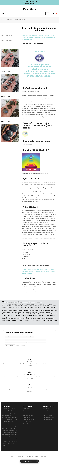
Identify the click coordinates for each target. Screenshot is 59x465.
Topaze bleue (49, 318)
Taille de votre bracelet (7, 38)
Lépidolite (28, 312)
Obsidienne (54, 314)
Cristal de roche (6, 309)
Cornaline (52, 307)
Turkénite (21, 320)
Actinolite (4, 304)
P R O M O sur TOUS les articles (29, 2)
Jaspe (4, 312)
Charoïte (17, 307)
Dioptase (29, 309)
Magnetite (41, 312)
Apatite (50, 304)
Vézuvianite (49, 320)
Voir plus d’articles (10, 345)
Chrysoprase (37, 307)
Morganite (36, 314)
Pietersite (35, 315)
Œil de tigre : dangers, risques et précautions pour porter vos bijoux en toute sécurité (25, 340)
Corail (47, 307)
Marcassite (14, 314)
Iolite (52, 310)
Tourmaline (14, 320)
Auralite (4, 305)
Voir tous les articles (20, 345)
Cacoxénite (36, 305)
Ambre (28, 304)
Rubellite (32, 317)
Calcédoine (43, 305)
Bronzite (30, 305)
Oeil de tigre (6, 315)
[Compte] (53, 13)
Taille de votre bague (6, 40)
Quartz (7, 317)
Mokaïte (25, 314)
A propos (12, 456)
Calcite (49, 305)
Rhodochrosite (14, 317)
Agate (9, 304)
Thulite (43, 318)
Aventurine (9, 305)
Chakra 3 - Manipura (28, 415)
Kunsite (8, 312)
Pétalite (24, 315)
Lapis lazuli (14, 312)
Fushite (15, 310)
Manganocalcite (6, 314)
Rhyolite (27, 317)
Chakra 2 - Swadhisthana (29, 413)
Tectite (38, 318)
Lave (24, 312)
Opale (15, 315)
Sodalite (11, 318)
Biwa (19, 305)
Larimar (20, 312)
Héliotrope (25, 310)
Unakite (32, 320)
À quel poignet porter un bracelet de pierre (16, 343)
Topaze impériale (6, 320)
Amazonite (22, 304)
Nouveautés (46, 411)
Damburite (23, 309)
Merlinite (20, 314)
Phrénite (29, 315)
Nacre (42, 314)
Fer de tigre (4, 310)
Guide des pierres (5, 33)
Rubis (37, 317)
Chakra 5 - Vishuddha (28, 419)
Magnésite (34, 312)
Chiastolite (23, 307)
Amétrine (40, 304)
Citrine (43, 307)
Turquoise (26, 320)
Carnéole (54, 305)
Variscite (37, 320)
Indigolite (47, 310)
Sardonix (46, 317)
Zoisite (4, 322)
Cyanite (17, 309)
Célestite (4, 307)
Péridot (19, 315)
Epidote (54, 309)
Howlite (42, 310)
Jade (56, 310)
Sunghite (27, 318)
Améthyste (33, 304)
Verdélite (43, 320)
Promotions (46, 408)
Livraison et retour (21, 456)
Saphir (40, 317)
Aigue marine (15, 304)
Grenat (20, 310)
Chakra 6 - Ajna (27, 421)
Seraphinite (4, 318)
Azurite (15, 305)
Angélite (45, 304)
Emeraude (48, 309)
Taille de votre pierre (6, 35)
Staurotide (16, 318)
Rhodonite (21, 317)
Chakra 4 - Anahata (28, 417)
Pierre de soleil (50, 315)
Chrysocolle (30, 307)
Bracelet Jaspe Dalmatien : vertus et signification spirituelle (19, 337)
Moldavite (30, 314)
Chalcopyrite (10, 307)
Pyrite (3, 317)
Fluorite (10, 310)
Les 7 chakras (26, 408)
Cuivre (12, 309)
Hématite (31, 310)
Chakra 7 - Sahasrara (28, 424)
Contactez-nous (45, 456)
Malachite (47, 312)
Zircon (55, 320)
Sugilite (22, 318)
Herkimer (37, 310)
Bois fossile (24, 305)
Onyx (11, 315)
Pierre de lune (42, 315)
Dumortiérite (41, 309)
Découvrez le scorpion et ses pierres (37, 343)
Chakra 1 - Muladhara (28, 411)
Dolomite (35, 309)
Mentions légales (33, 456)
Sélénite (51, 317)
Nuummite (47, 314)
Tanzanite (33, 318)
